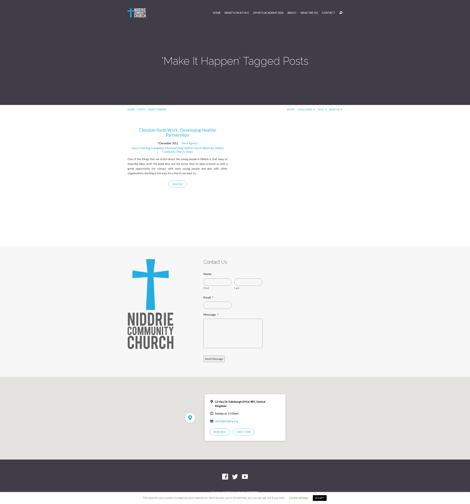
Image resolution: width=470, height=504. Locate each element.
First (206, 288)
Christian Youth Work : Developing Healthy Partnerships (177, 132)
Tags (321, 109)
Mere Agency (190, 143)
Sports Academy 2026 (268, 13)
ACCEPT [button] (319, 497)
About (292, 13)
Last (236, 288)
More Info (219, 431)
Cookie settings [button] (298, 497)
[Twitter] (235, 477)
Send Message (214, 358)
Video (189, 151)
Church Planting (140, 148)
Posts (141, 109)
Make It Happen (157, 109)
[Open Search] (340, 12)
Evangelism (157, 148)
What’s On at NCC (237, 13)
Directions (243, 431)
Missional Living (174, 148)
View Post (177, 184)
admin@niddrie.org (226, 421)
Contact (328, 13)
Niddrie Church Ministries (199, 148)
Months (334, 109)
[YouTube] (245, 477)
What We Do (309, 13)
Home (217, 13)
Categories (305, 109)
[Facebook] (225, 477)
